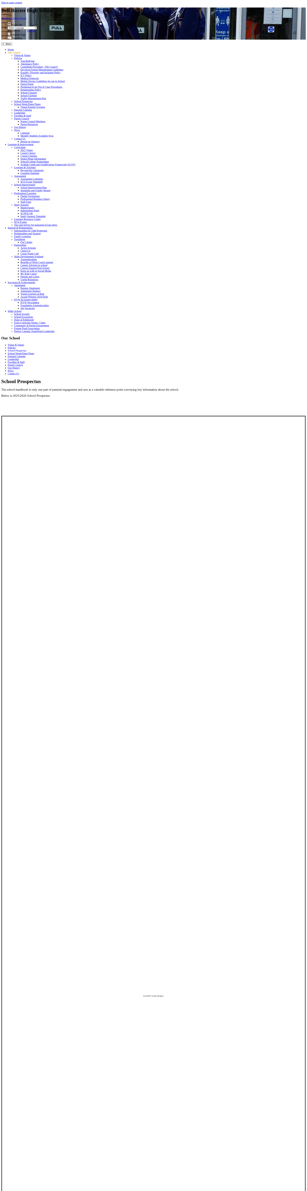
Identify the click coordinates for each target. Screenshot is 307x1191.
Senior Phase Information (33, 158)
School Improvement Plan (33, 187)
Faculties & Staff (22, 115)
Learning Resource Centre (27, 219)
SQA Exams (20, 222)
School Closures (28, 92)
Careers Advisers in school (33, 265)
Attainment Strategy (30, 291)
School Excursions (23, 317)
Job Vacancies (27, 308)
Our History (20, 127)
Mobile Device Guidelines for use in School (42, 81)
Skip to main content (11, 2)
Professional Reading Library (35, 199)
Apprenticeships (28, 259)
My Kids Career (28, 273)
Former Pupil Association (27, 328)
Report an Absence (30, 141)
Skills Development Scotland (28, 256)
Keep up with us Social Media (35, 271)
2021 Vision (26, 150)
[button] (9, 24)
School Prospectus (23, 101)
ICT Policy (26, 75)
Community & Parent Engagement (31, 325)
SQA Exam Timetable (31, 181)
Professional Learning (25, 193)
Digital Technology (30, 196)
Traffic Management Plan (33, 98)
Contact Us (19, 138)
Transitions (19, 239)
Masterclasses (27, 207)
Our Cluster (26, 242)
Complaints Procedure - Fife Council (39, 66)
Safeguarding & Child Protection (30, 230)
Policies (18, 58)
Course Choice (27, 153)
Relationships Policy (30, 89)
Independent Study (29, 210)
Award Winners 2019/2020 (34, 296)
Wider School (14, 311)
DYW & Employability (26, 299)
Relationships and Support (27, 233)
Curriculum (20, 147)
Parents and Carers (29, 276)
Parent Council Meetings (32, 121)
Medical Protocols (29, 78)
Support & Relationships (20, 227)
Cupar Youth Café (29, 253)
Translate (31, 30)
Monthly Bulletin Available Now (37, 135)
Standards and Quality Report (35, 190)
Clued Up (25, 250)
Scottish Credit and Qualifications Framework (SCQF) (47, 164)
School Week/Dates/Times (27, 104)
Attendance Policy (29, 64)
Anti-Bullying (27, 61)
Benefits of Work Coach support (36, 262)
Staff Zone (25, 202)
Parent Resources (29, 124)
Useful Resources (29, 279)
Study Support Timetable (33, 216)
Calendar (25, 133)
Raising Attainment (30, 288)
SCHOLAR (26, 213)
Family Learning (22, 236)
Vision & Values (22, 55)
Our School (14, 52)
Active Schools (28, 248)
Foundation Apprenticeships (34, 305)
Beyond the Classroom (31, 170)
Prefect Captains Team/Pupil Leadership (34, 331)
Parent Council (21, 118)
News (17, 130)
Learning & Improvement (20, 144)
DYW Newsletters (29, 302)
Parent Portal (26, 84)
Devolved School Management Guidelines (41, 69)
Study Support (21, 204)
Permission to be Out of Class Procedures (41, 87)
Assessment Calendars (31, 179)
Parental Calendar (23, 110)
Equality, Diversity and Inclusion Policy (40, 72)
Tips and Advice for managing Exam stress (35, 225)
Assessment (20, 176)
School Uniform (28, 95)
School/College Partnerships (34, 161)
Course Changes (28, 156)
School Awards (21, 314)
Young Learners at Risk (32, 294)
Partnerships (20, 245)
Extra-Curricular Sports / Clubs (29, 322)
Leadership (19, 112)
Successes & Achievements (21, 282)
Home (11, 49)
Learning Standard (29, 173)
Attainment (19, 285)
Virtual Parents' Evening (32, 107)
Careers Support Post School (34, 268)
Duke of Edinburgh (24, 319)
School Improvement (24, 184)
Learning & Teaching (25, 167)
